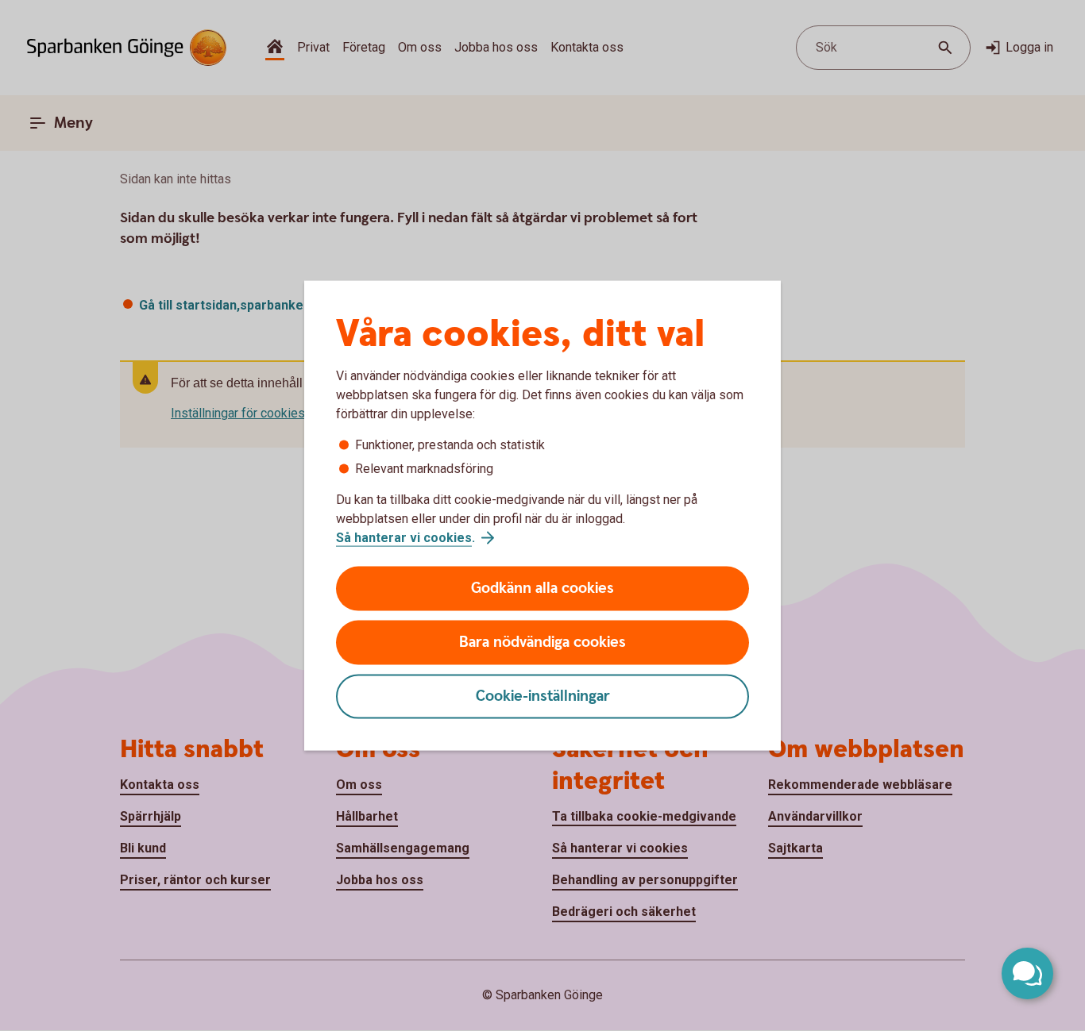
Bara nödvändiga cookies (542, 642)
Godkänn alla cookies (542, 588)
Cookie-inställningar (543, 696)
